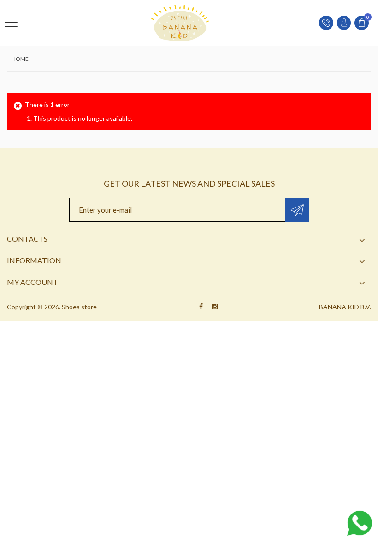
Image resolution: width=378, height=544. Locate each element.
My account (32, 282)
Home (20, 58)
